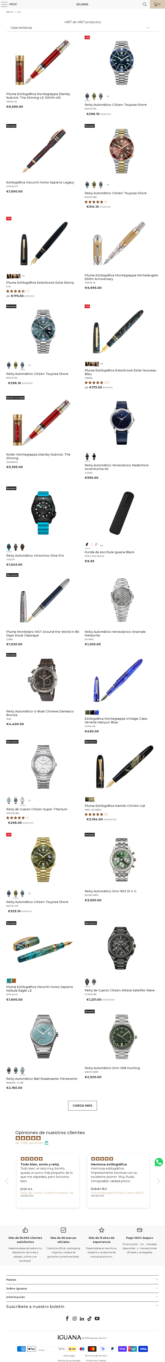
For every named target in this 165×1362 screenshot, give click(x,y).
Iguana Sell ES (98, 1338)
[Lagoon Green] (87, 711)
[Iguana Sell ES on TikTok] (90, 1319)
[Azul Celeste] (22, 1070)
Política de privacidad (69, 1360)
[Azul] (87, 96)
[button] (94, 202)
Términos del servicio (96, 1355)
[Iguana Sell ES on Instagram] (75, 1319)
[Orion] (13, 980)
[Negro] (94, 456)
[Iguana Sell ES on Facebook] (67, 1319)
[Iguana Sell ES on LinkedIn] (82, 1319)
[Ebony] (9, 275)
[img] (84, 1138)
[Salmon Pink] (96, 545)
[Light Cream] (92, 545)
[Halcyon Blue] (96, 711)
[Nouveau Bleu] (18, 275)
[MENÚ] (2, 4)
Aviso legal (69, 1355)
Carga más (82, 1105)
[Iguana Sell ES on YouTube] (97, 1319)
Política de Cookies (96, 1360)
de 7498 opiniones (29, 1143)
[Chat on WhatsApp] (158, 1164)
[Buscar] (145, 4)
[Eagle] (9, 980)
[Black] (87, 545)
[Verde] (94, 96)
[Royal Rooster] (87, 798)
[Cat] (92, 798)
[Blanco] (22, 800)
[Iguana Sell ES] (82, 4)
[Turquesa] (9, 800)
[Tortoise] (13, 275)
